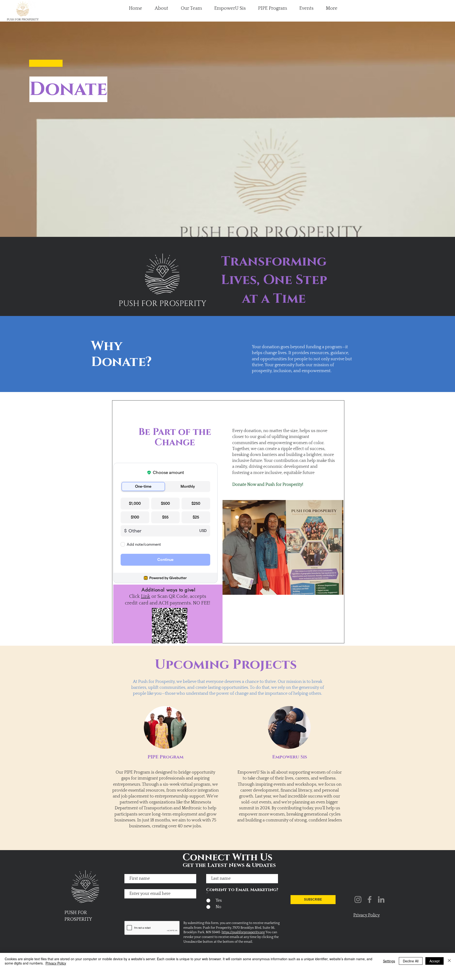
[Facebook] (369, 899)
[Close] (449, 961)
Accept (434, 961)
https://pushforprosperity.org (243, 932)
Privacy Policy (56, 963)
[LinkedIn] (381, 899)
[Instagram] (358, 899)
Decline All (411, 961)
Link (145, 596)
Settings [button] (389, 961)
